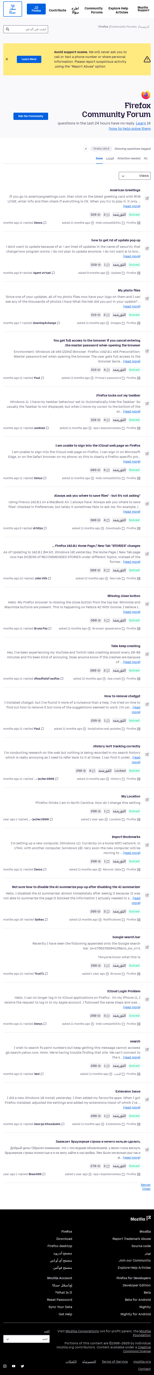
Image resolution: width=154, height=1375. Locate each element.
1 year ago (10, 819)
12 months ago (13, 578)
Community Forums (94, 10)
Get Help (65, 1314)
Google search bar (126, 937)
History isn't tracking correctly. (116, 746)
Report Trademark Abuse (131, 1239)
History (116, 779)
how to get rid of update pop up (115, 240)
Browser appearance (106, 628)
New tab (115, 578)
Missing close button (123, 596)
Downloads (113, 528)
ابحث (7, 29)
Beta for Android (138, 1300)
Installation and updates (104, 729)
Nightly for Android (136, 1314)
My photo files (129, 290)
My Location (130, 796)
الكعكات (71, 1362)
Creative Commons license (137, 1349)
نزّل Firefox (36, 9)
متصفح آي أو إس (61, 1260)
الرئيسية (144, 26)
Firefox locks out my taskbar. (118, 395)
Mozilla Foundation (142, 1333)
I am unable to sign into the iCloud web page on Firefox (98, 445)
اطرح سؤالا (75, 10)
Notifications (112, 919)
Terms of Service (115, 1362)
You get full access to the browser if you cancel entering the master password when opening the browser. (96, 343)
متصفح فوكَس (62, 1268)
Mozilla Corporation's (82, 1331)
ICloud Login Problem (123, 991)
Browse (115, 973)
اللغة (47, 1331)
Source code (141, 1246)
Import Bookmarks (126, 837)
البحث (117, 1074)
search (135, 1041)
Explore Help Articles (118, 10)
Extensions (113, 1124)
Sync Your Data (60, 1307)
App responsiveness (107, 428)
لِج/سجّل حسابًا (12, 9)
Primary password (108, 378)
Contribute (57, 10)
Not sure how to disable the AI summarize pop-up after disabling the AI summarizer (76, 887)
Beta (147, 1292)
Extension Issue (128, 1091)
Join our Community (135, 1260)
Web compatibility (108, 223)
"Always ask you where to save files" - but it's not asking (97, 496)
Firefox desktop (60, 1246)
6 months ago (12, 528)
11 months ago (12, 223)
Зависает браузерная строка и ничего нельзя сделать (98, 1141)
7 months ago (12, 323)
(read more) (131, 206)
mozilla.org (142, 1362)
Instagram (4, 1366)
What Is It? (63, 1292)
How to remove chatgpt (122, 696)
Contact (144, 1369)
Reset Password (59, 1300)
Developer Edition (137, 1285)
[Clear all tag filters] (86, 149)
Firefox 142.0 (101, 148)
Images (116, 323)
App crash (114, 678)
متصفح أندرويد (62, 1253)
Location (115, 819)
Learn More (29, 59)
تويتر (148, 1253)
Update (116, 273)
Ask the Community (30, 116)
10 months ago (13, 919)
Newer (146, 1185)
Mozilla (141, 1219)
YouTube (13, 1366)
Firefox (131, 223)
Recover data (112, 869)
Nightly (145, 1307)
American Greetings (125, 190)
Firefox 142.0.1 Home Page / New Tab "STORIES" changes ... (96, 546)
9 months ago (12, 273)
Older (146, 1189)
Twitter (22, 1366)
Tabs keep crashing (125, 646)
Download (64, 1239)
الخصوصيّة (89, 1362)
